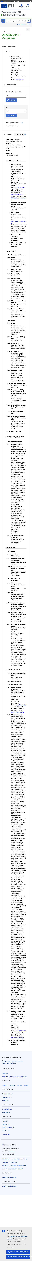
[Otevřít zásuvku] (4, 31)
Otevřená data (6, 1124)
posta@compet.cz (21, 705)
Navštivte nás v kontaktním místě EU (12, 1169)
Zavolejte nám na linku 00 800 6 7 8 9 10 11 (14, 1159)
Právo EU (4, 1121)
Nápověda (5, 1073)
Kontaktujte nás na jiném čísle (10, 1162)
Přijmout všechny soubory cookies (18, 1252)
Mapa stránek (6, 1112)
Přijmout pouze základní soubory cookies (19, 1256)
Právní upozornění (7, 1094)
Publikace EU (6, 1134)
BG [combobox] (8, 111)
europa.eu (12, 1151)
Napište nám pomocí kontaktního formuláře (14, 1165)
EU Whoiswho (6, 1131)
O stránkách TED (7, 1109)
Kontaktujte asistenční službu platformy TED (14, 1076)
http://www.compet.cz (17, 712)
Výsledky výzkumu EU (8, 1127)
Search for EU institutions (9, 1177)
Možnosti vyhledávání (24, 25)
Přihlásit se (21, 7)
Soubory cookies (6, 1097)
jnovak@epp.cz (20, 79)
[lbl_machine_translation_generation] (22, 123)
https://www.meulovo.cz (18, 194)
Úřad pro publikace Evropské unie (12, 1061)
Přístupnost (5, 1100)
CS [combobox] (7, 95)
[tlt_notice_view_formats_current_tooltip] (25, 134)
